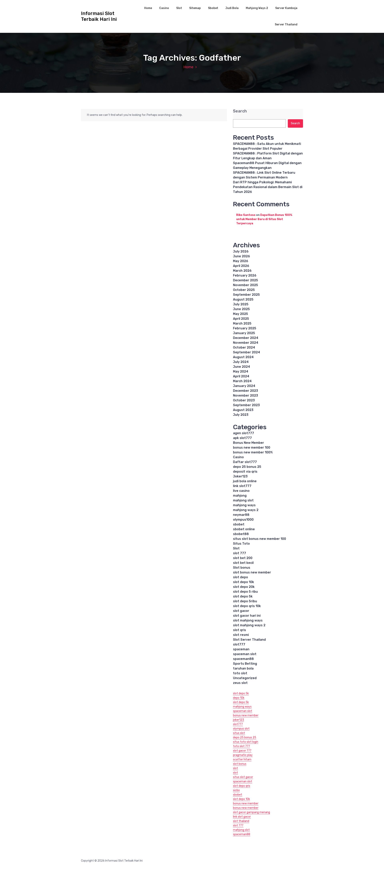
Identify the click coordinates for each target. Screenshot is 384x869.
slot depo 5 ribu (245, 591)
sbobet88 (241, 534)
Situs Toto (241, 543)
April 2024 (241, 376)
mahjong (240, 495)
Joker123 (240, 476)
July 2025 (240, 304)
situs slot (239, 733)
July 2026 (241, 251)
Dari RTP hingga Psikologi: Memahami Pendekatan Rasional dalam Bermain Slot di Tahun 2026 (267, 187)
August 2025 (243, 299)
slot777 (239, 644)
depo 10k (238, 698)
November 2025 (245, 285)
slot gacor (241, 611)
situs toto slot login (245, 742)
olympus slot (241, 728)
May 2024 (240, 371)
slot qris (239, 630)
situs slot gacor (243, 777)
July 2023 (240, 415)
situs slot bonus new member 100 (259, 539)
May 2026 (240, 261)
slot (235, 768)
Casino (164, 8)
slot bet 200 (242, 558)
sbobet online (244, 529)
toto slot (240, 673)
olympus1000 (243, 519)
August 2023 (243, 410)
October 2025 (244, 290)
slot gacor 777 (242, 750)
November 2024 (245, 343)
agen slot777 (243, 433)
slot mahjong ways (248, 620)
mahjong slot (243, 500)
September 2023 (246, 405)
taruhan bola (243, 668)
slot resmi (241, 635)
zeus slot (240, 683)
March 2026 (242, 271)
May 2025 (240, 314)
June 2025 (241, 309)
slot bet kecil (243, 563)
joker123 (238, 720)
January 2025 (244, 333)
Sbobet (213, 8)
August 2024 (243, 357)
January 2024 (244, 386)
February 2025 (244, 328)
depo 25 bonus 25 (247, 467)
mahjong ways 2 (245, 510)
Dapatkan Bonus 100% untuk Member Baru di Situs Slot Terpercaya (264, 219)
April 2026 (241, 266)
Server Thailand (286, 24)
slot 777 (239, 553)
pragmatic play (243, 755)
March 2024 (242, 381)
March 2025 (242, 323)
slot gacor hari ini (247, 615)
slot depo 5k (243, 596)
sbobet (238, 524)
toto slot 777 (241, 746)
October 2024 (244, 347)
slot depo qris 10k (247, 606)
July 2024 (241, 362)
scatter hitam (242, 759)
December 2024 (245, 338)
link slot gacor (242, 816)
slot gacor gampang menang (251, 812)
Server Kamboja (286, 8)
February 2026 (244, 275)
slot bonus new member (252, 572)
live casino (241, 491)
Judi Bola (232, 8)
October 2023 (244, 400)
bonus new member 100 (251, 447)
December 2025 (245, 280)
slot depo (240, 577)
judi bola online (245, 481)
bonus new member (245, 715)
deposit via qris (245, 471)
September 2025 (246, 295)
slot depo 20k (244, 587)
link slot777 (242, 486)
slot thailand (241, 821)
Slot (179, 8)
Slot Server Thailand (249, 639)
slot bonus (239, 764)
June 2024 (241, 367)
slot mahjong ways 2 (249, 625)
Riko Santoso (245, 215)
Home (148, 8)
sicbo (236, 790)
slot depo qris (241, 786)
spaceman (241, 649)
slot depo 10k (243, 582)
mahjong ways (244, 505)
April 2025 (241, 319)
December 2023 (245, 391)
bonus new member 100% (253, 452)
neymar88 (241, 515)
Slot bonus (241, 567)
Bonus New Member (248, 443)
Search (240, 111)
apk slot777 (242, 438)
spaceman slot (244, 654)
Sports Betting (245, 664)
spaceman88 (243, 659)
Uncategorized (245, 678)
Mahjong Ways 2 (257, 8)
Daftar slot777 (245, 462)
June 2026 (241, 256)
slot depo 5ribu (245, 601)
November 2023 (245, 395)
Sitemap (195, 8)
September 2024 (246, 352)
